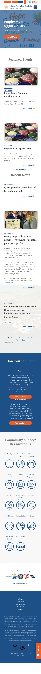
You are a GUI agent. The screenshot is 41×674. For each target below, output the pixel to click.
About (20, 599)
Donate (20, 1)
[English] (35, 3)
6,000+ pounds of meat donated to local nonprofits (20, 189)
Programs (20, 602)
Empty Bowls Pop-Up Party (17, 148)
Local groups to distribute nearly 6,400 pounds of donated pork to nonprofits (20, 240)
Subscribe (14, 1)
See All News (8, 343)
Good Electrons (20, 655)
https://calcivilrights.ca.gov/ (20, 628)
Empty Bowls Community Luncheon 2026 (17, 95)
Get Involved (20, 423)
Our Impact (20, 607)
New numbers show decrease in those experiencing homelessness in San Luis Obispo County (20, 311)
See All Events (18, 170)
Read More (12, 37)
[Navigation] (35, 7)
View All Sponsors (18, 583)
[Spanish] (31, 3)
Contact (20, 609)
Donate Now (20, 396)
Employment (8, 1)
